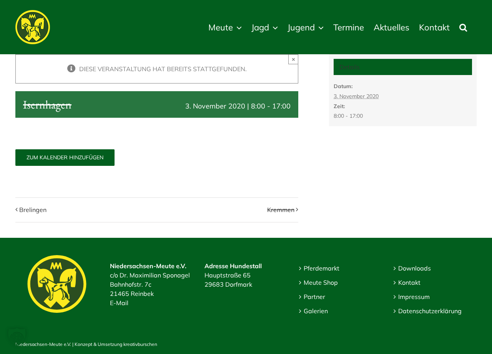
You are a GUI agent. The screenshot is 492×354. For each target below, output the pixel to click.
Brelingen (33, 210)
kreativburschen (140, 344)
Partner (314, 297)
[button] (463, 27)
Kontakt (409, 282)
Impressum (414, 297)
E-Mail (119, 303)
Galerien (316, 311)
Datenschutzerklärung (430, 311)
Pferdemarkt (321, 268)
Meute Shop (321, 282)
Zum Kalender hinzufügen (65, 157)
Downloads (414, 268)
